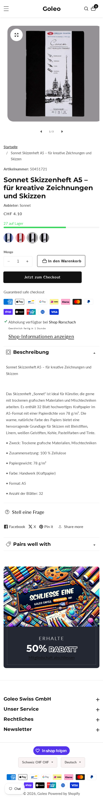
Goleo (42, 793)
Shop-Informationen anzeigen (41, 336)
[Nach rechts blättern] (62, 131)
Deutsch (71, 762)
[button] (51, 544)
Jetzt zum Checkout (42, 277)
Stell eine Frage (28, 512)
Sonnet (25, 205)
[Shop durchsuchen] (87, 8)
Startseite (10, 147)
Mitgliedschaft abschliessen (52, 657)
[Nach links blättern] (41, 131)
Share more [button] (73, 526)
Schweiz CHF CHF (36, 762)
